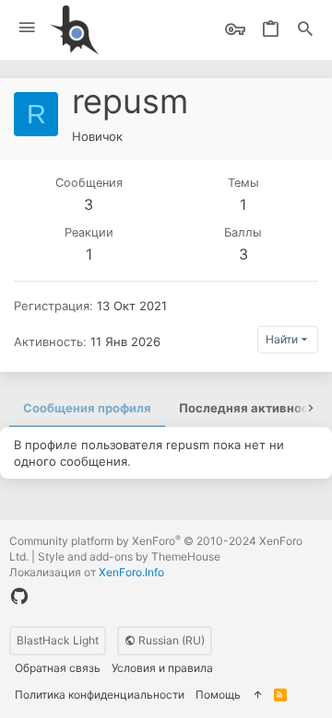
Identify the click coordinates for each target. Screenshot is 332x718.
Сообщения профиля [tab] (87, 407)
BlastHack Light (58, 640)
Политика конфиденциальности (99, 694)
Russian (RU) (170, 640)
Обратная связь (58, 668)
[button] (27, 28)
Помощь (218, 694)
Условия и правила (162, 668)
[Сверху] (257, 695)
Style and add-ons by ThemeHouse (129, 556)
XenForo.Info (131, 572)
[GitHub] (19, 596)
